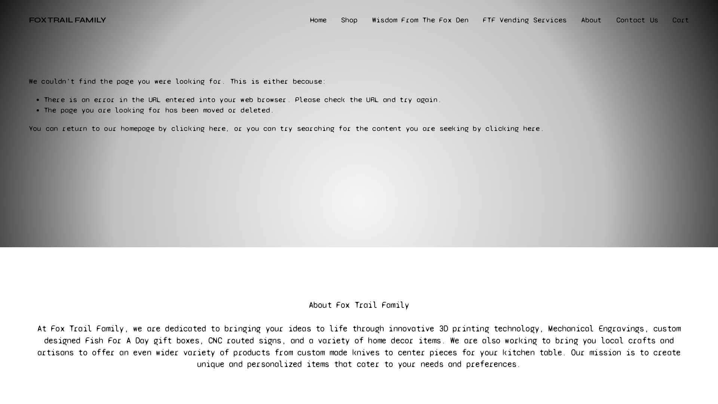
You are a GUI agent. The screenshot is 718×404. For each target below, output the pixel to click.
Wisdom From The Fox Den (420, 20)
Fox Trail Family (67, 20)
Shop (349, 20)
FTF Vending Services (525, 20)
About (591, 20)
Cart (680, 20)
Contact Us (637, 20)
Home (318, 20)
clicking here (198, 128)
